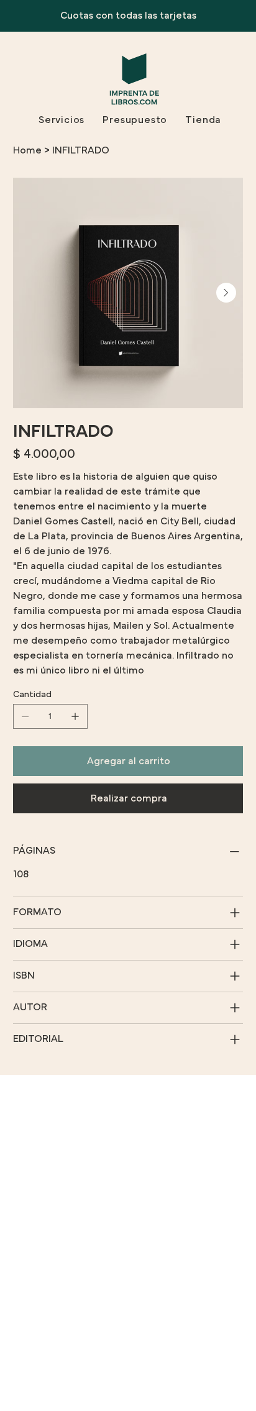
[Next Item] (226, 293)
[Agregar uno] (75, 716)
